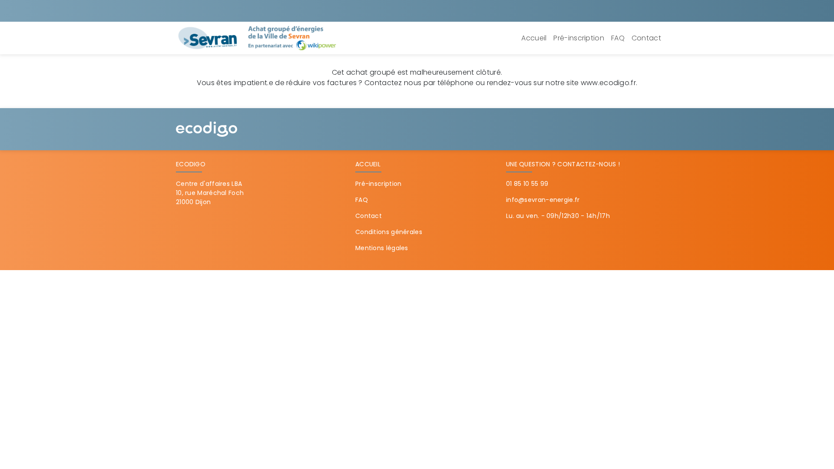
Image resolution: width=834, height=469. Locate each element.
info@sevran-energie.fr (543, 199)
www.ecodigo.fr (608, 83)
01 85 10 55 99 (527, 183)
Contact (646, 38)
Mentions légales (381, 248)
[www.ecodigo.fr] (206, 129)
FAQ (618, 38)
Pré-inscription (578, 38)
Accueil (533, 38)
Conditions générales (388, 232)
